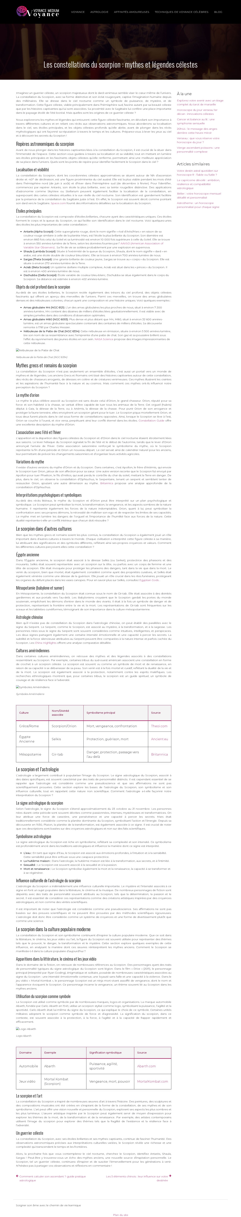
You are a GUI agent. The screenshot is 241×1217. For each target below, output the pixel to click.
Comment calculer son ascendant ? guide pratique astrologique (52, 1178)
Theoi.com (159, 726)
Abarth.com (146, 1066)
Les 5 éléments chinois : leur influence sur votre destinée (137, 1178)
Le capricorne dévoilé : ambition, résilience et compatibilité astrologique (198, 184)
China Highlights (46, 642)
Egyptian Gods (149, 580)
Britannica (107, 483)
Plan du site (120, 1215)
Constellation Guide (152, 420)
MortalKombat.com (152, 1081)
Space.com (59, 203)
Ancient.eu (159, 739)
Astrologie (99, 12)
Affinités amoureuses (131, 12)
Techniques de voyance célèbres (181, 12)
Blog (218, 12)
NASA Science (104, 339)
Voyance (78, 12)
